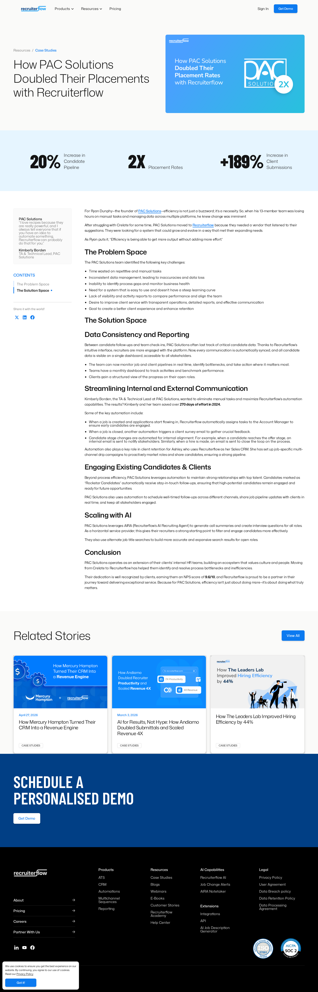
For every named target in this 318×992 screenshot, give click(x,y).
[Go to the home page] (33, 8)
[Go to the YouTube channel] (24, 947)
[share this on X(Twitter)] (16, 317)
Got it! (21, 983)
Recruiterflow (203, 225)
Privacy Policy (24, 974)
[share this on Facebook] (32, 317)
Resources (22, 50)
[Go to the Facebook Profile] (32, 947)
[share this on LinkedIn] (24, 317)
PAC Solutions (149, 211)
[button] (64, 8)
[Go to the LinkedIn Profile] (16, 947)
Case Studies (45, 50)
